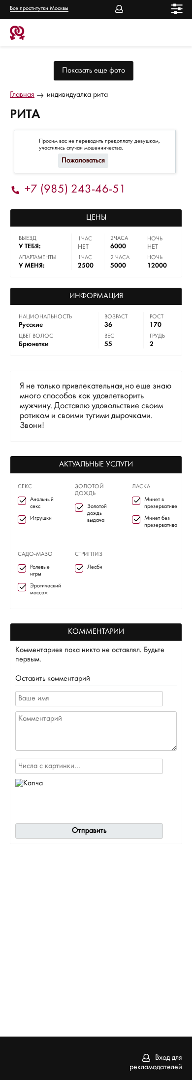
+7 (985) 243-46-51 (75, 189)
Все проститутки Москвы (39, 8)
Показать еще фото (93, 71)
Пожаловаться (83, 160)
